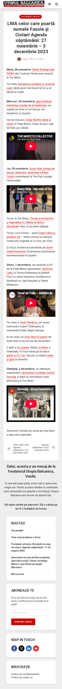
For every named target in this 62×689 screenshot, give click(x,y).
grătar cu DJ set (16, 355)
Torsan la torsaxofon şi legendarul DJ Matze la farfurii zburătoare (30, 222)
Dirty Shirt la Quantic (36, 337)
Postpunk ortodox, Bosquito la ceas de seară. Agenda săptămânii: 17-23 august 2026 (31, 547)
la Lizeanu (23, 347)
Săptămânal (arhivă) (30, 17)
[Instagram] (21, 648)
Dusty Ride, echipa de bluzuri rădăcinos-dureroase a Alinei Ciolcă (30, 172)
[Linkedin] (29, 648)
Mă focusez (17, 574)
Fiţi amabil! (17, 530)
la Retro (43, 347)
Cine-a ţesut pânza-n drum (26, 537)
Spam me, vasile (23, 622)
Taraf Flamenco (29, 322)
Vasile (25, 59)
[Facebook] (14, 648)
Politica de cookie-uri (22, 677)
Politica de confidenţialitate (25, 674)
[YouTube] (36, 648)
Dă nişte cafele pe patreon (21, 504)
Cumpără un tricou (34, 508)
